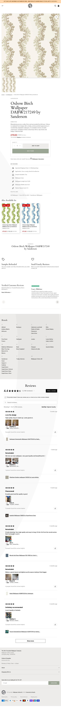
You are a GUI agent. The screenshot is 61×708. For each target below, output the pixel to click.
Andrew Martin (5, 329)
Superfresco (5, 367)
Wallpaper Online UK (36, 359)
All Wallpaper (9, 94)
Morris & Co (5, 351)
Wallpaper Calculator (38, 159)
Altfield (3, 327)
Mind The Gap (5, 349)
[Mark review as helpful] (55, 432)
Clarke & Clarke (35, 329)
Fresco (3, 341)
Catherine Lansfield (36, 327)
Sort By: (44, 407)
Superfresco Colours (7, 369)
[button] (2, 6)
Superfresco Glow (6, 373)
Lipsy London (49, 341)
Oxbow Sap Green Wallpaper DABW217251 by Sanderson (9, 225)
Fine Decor (4, 339)
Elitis (47, 327)
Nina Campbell (20, 349)
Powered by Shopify (30, 692)
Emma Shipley (49, 329)
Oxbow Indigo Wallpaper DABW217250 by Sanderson (29, 225)
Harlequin (19, 339)
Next (17, 347)
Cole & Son (34, 333)
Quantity (14, 142)
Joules (33, 339)
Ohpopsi (33, 347)
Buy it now (30, 151)
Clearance (34, 331)
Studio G (4, 363)
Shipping (18, 137)
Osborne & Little (35, 349)
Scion (3, 361)
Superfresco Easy (6, 371)
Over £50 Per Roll (24, 195)
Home (3, 94)
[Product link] (11, 218)
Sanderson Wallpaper (36, 195)
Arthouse (4, 331)
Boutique (18, 327)
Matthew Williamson (7, 347)
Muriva (3, 353)
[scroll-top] (57, 704)
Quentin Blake (50, 347)
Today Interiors (20, 359)
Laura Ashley (49, 339)
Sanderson (4, 359)
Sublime (4, 365)
